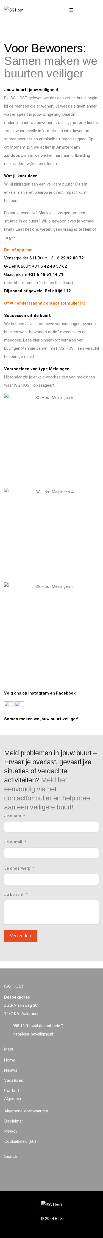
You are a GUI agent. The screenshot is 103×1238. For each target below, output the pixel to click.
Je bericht (14, 894)
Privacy (10, 1131)
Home (9, 1060)
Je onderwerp (17, 868)
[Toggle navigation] (71, 10)
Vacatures (13, 1080)
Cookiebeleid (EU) (20, 1141)
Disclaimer (13, 1121)
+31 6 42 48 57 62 (49, 266)
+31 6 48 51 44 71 (45, 274)
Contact (11, 1090)
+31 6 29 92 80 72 (66, 258)
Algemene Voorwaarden (26, 1111)
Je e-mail (13, 842)
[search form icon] (96, 10)
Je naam (12, 815)
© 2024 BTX (52, 1218)
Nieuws (10, 1070)
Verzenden (20, 935)
